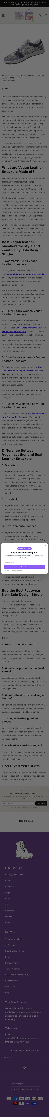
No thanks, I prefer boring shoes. (14, 570)
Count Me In (24, 567)
